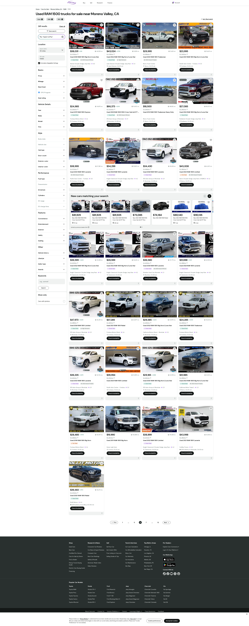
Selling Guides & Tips (113, 556)
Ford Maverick (111, 589)
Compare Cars (92, 553)
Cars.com (133, 619)
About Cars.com (90, 611)
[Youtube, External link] (171, 573)
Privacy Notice (84, 619)
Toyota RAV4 (72, 589)
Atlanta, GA (147, 559)
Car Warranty (129, 556)
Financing (72, 571)
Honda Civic (91, 592)
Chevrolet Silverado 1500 (152, 592)
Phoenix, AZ (147, 556)
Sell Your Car (110, 547)
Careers (124, 611)
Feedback (161, 611)
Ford (108, 586)
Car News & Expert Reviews (96, 550)
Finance (109, 3)
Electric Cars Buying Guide (77, 568)
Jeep (127, 586)
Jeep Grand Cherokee (132, 592)
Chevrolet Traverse (150, 596)
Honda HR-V (91, 602)
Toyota (71, 586)
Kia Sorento (167, 592)
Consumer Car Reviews (95, 547)
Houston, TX (147, 550)
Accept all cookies (172, 621)
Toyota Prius (72, 592)
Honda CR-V (91, 589)
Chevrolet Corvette (150, 589)
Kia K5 (165, 599)
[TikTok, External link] (164, 573)
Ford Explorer (111, 602)
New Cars (72, 550)
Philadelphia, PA (148, 563)
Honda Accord (92, 596)
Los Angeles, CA (149, 553)
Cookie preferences (154, 621)
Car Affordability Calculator (133, 550)
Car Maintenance (130, 563)
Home (37, 9)
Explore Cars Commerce (170, 547)
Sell (91, 3)
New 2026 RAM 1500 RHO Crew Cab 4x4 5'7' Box (79, 219)
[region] (124, 619)
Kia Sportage (167, 589)
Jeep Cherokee (130, 602)
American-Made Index (94, 563)
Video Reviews (92, 566)
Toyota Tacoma (73, 596)
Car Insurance (129, 559)
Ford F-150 (110, 596)
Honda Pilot (91, 599)
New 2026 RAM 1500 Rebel (160, 218)
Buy (84, 3)
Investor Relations (112, 611)
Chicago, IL (147, 547)
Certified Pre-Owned (75, 553)
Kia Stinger (167, 596)
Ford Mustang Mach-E (113, 599)
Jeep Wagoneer (130, 596)
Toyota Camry (73, 599)
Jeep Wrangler (130, 589)
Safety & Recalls (92, 559)
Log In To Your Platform (170, 550)
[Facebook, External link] (168, 573)
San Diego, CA (148, 569)
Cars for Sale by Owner (76, 556)
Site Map (128, 566)
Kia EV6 (166, 602)
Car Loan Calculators (131, 547)
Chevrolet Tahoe (150, 599)
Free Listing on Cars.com (114, 553)
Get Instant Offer (112, 550)
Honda (90, 586)
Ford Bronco (110, 592)
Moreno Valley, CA (56, 9)
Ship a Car (128, 553)
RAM (64, 9)
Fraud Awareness (150, 611)
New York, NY (148, 566)
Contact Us (101, 611)
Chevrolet (148, 586)
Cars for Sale (45, 9)
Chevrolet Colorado (150, 602)
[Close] (247, 614)
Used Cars (72, 547)
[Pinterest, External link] (178, 573)
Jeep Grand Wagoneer (132, 599)
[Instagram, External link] (175, 573)
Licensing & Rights (135, 611)
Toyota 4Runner (73, 602)
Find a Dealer (73, 559)
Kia (164, 586)
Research (100, 3)
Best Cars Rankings (93, 556)
